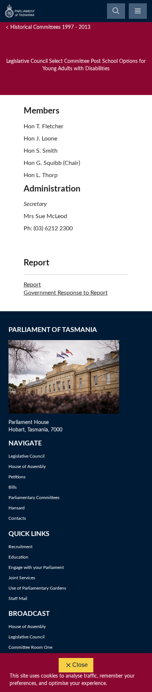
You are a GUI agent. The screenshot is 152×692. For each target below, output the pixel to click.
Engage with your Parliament (36, 567)
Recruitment (20, 547)
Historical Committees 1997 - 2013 (50, 27)
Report (32, 285)
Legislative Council (26, 456)
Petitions (16, 477)
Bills (12, 487)
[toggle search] (116, 11)
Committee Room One (30, 647)
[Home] (20, 10)
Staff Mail (17, 598)
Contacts (17, 518)
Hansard (16, 508)
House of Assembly (27, 466)
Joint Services (21, 578)
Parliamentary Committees (33, 497)
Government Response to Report (66, 293)
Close (80, 665)
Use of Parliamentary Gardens (37, 588)
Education (18, 557)
